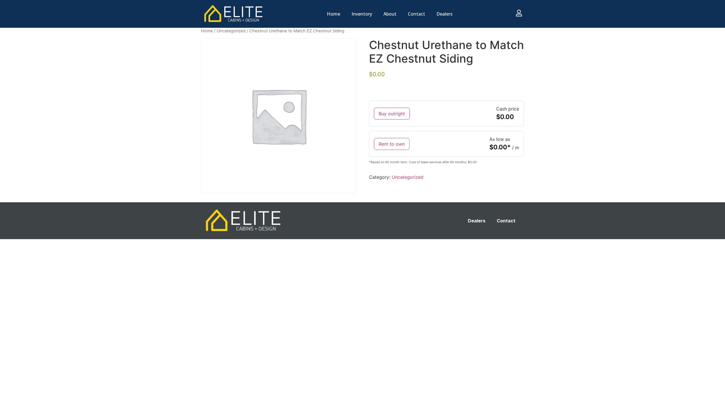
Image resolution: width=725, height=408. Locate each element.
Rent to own (392, 144)
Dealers (444, 14)
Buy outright (392, 113)
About (389, 14)
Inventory (361, 14)
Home (333, 14)
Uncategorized (231, 30)
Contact (416, 14)
